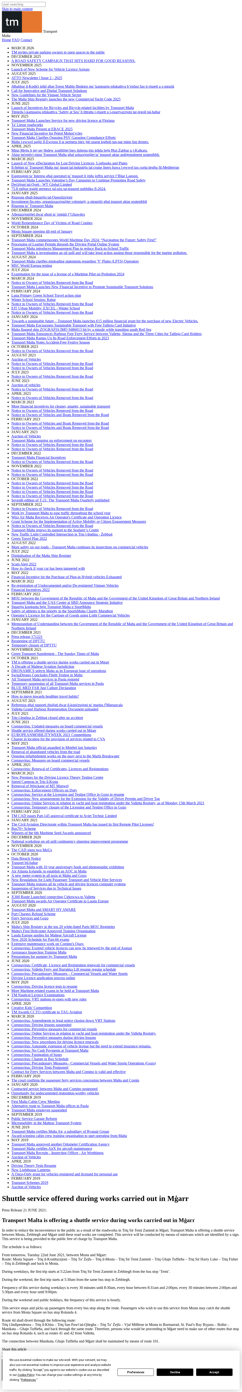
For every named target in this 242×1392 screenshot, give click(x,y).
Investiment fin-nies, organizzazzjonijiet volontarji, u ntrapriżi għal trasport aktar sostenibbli (79, 202)
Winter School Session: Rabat (33, 300)
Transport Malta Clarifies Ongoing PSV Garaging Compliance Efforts (63, 138)
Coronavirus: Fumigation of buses (36, 1055)
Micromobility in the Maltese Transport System (46, 1123)
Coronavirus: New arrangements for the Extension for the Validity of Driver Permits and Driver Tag (85, 799)
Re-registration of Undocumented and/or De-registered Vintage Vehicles (65, 585)
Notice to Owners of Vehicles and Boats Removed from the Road (60, 415)
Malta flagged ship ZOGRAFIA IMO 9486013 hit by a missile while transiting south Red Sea (81, 330)
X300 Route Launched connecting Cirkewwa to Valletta (53, 897)
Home (6, 40)
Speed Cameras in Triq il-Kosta (34, 782)
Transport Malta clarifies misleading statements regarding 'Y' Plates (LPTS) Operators (75, 261)
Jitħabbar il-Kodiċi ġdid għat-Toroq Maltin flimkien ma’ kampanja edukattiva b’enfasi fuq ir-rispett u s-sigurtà (92, 86)
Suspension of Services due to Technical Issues (46, 888)
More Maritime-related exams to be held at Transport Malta (55, 991)
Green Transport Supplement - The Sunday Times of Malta (55, 654)
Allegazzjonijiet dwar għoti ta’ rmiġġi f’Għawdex (48, 214)
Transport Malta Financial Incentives (38, 457)
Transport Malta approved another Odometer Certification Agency (60, 1144)
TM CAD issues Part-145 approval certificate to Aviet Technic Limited (64, 816)
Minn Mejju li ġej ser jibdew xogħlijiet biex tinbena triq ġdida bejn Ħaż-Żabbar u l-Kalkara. (79, 150)
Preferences (135, 1372)
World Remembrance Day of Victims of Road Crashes (51, 223)
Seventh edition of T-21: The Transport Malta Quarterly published (60, 500)
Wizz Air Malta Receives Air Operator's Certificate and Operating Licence (66, 517)
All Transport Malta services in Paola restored (45, 679)
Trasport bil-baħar (24, 863)
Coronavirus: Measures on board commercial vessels (50, 760)
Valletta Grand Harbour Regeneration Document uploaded (54, 709)
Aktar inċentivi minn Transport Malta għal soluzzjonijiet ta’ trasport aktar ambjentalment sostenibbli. (85, 155)
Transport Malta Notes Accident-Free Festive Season (50, 342)
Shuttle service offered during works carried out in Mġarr (53, 730)
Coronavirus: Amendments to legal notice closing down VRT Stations (63, 1021)
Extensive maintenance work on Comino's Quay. (47, 944)
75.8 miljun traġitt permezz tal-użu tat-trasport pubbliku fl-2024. (58, 189)
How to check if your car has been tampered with (48, 568)
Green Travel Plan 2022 (29, 539)
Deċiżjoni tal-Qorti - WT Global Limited (41, 184)
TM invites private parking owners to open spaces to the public (58, 52)
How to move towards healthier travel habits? (45, 696)
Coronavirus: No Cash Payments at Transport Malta (49, 1050)
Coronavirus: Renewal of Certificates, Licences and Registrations (59, 769)
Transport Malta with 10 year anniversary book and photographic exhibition (67, 867)
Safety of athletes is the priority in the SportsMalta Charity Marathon (62, 611)
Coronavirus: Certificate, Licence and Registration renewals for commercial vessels (73, 965)
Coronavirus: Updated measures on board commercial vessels (57, 726)
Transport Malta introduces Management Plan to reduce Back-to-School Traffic (70, 248)
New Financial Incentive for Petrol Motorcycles (46, 133)
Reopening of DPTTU (28, 641)
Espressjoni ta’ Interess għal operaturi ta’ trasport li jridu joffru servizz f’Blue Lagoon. (74, 176)
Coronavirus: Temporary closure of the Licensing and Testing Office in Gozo (68, 807)
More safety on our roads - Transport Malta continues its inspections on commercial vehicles (79, 547)
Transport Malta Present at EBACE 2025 (42, 129)
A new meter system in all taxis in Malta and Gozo (48, 875)
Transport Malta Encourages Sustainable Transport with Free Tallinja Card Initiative (73, 325)
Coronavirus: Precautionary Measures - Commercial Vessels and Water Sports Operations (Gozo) (83, 1063)
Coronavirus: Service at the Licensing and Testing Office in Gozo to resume (67, 794)
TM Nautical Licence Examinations (38, 995)
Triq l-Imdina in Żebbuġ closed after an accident (47, 718)
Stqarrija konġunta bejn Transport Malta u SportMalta (51, 607)
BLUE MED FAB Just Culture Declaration (43, 688)
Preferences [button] (28, 1380)
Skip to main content (17, 9)
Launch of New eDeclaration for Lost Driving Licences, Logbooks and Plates (69, 163)
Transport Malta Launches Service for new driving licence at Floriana (63, 120)
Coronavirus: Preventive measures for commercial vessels (54, 1029)
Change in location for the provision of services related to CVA (58, 739)
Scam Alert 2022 (23, 564)
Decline (175, 1372)
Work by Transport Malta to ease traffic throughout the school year (60, 513)
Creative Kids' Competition (31, 1008)
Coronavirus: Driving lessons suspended (41, 1025)
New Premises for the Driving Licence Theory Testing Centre (57, 777)
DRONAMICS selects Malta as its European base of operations (58, 671)
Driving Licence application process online (43, 978)
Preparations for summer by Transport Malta (44, 957)
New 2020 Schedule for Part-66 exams (40, 939)
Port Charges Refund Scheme (33, 914)
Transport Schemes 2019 (29, 1183)
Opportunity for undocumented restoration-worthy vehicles (55, 1093)
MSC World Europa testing (31, 266)
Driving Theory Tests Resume (33, 1166)
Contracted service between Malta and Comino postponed (54, 1089)
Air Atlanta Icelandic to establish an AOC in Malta (48, 871)
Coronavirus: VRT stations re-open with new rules (48, 999)
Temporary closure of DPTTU (34, 645)
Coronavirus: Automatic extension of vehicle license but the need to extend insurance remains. (81, 1046)
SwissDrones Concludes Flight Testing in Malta (46, 675)
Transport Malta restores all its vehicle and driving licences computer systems (68, 884)
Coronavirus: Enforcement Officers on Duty (44, 790)
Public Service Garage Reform (34, 1119)
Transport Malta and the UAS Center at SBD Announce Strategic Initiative (67, 602)
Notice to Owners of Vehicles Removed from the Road (52, 283)
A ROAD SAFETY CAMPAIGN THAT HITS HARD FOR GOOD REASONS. (73, 61)
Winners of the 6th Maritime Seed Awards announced (51, 833)
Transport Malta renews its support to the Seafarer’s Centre (55, 530)
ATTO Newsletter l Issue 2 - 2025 (36, 78)
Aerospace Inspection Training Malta (38, 952)
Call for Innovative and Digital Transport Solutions (49, 91)
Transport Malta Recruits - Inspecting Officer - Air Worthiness (57, 1153)
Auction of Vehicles (26, 359)
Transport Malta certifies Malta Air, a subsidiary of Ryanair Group (60, 1131)
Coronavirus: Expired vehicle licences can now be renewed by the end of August (71, 948)
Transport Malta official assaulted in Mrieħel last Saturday (54, 748)
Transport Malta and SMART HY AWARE (43, 910)
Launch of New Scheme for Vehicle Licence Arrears (50, 69)
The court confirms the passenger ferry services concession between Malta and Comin (75, 1080)
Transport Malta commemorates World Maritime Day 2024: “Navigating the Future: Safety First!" (84, 240)
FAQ (16, 40)
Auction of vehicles (25, 385)
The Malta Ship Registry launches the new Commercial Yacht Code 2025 (66, 99)
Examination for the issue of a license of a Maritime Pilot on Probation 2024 (67, 274)
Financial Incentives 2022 (30, 590)
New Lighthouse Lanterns (30, 1170)
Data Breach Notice (26, 858)
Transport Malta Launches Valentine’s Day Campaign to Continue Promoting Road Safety (78, 180)
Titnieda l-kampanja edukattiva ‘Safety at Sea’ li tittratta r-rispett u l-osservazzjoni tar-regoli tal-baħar (85, 112)
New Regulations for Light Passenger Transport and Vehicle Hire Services (66, 880)
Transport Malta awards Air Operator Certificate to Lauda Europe (60, 901)
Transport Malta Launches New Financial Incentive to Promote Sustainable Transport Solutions (82, 287)
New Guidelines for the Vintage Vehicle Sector (46, 95)
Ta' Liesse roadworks (27, 125)
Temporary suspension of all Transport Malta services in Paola (57, 684)
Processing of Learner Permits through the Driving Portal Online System (65, 244)
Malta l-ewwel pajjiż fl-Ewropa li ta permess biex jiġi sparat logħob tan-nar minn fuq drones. (80, 142)
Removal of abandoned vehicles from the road (45, 752)
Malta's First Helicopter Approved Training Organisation (53, 931)
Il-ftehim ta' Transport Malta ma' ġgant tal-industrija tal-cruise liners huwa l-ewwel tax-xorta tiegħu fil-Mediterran (95, 167)
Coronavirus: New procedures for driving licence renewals (55, 1042)
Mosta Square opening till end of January (42, 231)
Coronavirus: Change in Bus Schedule (40, 1059)
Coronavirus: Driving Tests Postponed (39, 1067)
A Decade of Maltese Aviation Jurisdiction (42, 666)
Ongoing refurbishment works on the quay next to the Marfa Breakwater (65, 756)
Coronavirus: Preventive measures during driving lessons (53, 1038)
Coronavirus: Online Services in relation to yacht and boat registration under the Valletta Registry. (83, 1033)
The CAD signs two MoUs (31, 850)
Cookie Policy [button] (25, 1375)
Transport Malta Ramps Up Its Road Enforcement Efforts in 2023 (60, 338)
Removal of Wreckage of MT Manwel (40, 786)
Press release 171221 (27, 637)
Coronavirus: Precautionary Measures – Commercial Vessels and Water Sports (69, 974)
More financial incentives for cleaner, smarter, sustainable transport (60, 406)
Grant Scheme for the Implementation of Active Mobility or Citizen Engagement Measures (78, 521)
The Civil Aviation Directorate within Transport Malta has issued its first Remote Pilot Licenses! (82, 824)
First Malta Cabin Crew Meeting (35, 1102)
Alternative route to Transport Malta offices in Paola (50, 1106)
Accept (214, 1372)
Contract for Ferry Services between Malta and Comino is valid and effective (68, 1072)
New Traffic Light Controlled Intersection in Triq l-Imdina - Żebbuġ (61, 534)
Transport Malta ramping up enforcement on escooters (51, 440)
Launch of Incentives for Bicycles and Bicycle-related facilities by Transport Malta (72, 108)
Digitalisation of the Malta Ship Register (41, 556)
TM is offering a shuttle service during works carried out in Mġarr (60, 662)
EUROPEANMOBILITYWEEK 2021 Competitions (51, 735)
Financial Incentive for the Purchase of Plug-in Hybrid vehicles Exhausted (66, 577)
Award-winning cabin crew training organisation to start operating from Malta (69, 1136)
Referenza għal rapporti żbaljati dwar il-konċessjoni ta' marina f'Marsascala (67, 705)
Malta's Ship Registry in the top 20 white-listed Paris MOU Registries (63, 927)
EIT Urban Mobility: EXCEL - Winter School (45, 308)
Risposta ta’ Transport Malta (32, 206)
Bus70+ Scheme (23, 829)
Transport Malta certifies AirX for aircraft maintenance (51, 1148)
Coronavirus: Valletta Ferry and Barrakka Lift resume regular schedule (63, 969)
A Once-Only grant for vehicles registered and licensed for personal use (64, 1174)
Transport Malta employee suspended (39, 1110)
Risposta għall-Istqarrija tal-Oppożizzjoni (41, 197)
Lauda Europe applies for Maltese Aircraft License (48, 935)
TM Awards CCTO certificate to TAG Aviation (46, 1012)
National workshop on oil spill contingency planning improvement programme (69, 841)
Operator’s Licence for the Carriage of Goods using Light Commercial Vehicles (70, 615)
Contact (26, 40)
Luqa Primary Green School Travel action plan (46, 295)
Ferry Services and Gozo (29, 918)
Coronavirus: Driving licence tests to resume (44, 986)
